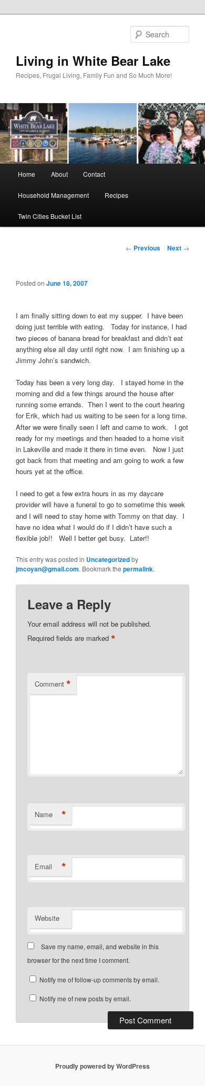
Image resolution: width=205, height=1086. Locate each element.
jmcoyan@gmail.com (47, 569)
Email (50, 866)
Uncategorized (108, 559)
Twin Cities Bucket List (49, 216)
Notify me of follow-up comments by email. (99, 979)
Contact (94, 173)
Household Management (53, 194)
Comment (53, 684)
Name (50, 814)
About (59, 173)
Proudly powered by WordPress (102, 1066)
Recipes (116, 194)
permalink (138, 569)
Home (26, 173)
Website (47, 918)
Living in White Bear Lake (93, 60)
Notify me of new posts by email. (85, 998)
